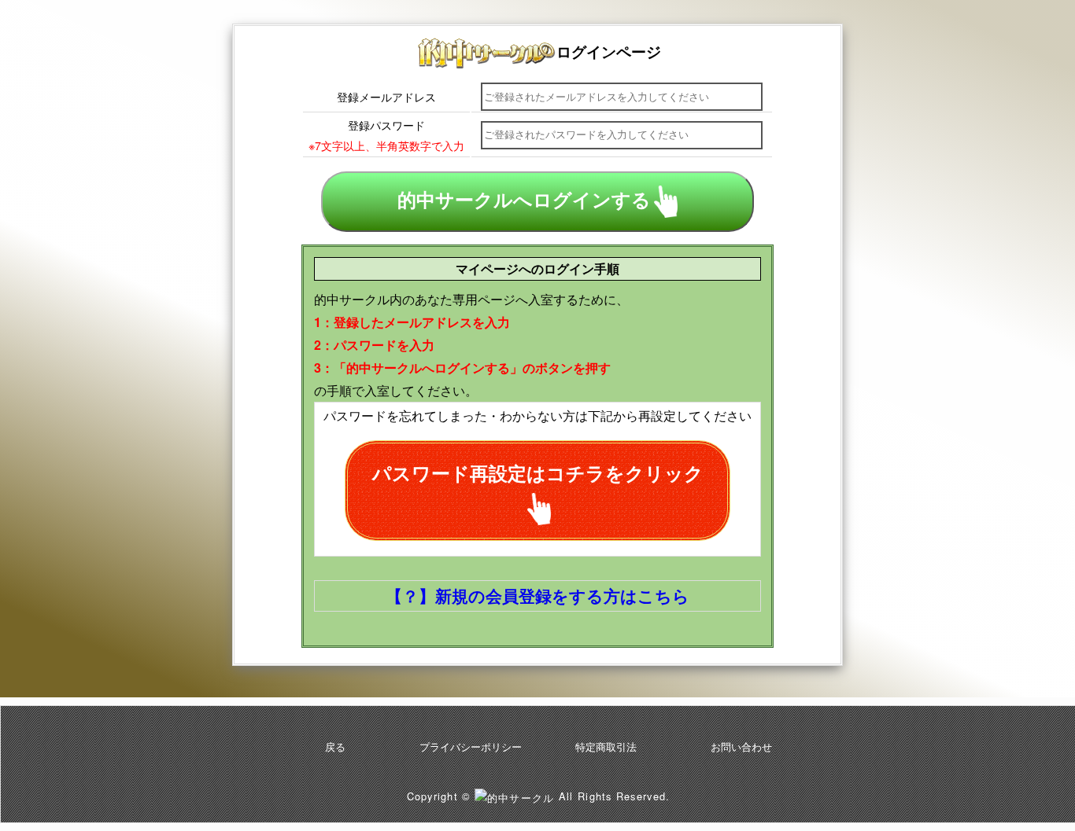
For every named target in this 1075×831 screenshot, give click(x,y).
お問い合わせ (741, 746)
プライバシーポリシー (470, 746)
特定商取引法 (606, 746)
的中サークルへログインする (524, 200)
